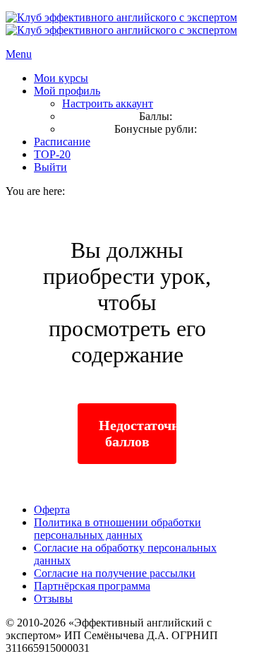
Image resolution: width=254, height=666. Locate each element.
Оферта (52, 510)
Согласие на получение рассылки (114, 573)
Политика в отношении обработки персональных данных (117, 528)
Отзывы (53, 599)
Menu (19, 54)
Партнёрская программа (92, 586)
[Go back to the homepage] (121, 23)
